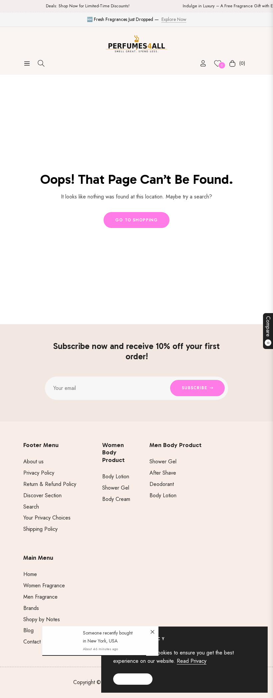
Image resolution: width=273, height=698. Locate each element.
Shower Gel (115, 488)
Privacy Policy (38, 473)
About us (33, 461)
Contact (32, 641)
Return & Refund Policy (49, 484)
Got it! (133, 679)
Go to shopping (136, 220)
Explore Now (173, 19)
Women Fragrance (44, 585)
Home (30, 574)
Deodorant (161, 484)
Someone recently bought (108, 633)
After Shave (162, 473)
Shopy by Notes (41, 619)
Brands (31, 608)
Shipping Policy (40, 529)
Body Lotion (115, 476)
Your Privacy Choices (47, 518)
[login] (203, 63)
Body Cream (116, 499)
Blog (28, 630)
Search (31, 507)
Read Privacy (191, 661)
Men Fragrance (40, 597)
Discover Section (42, 495)
